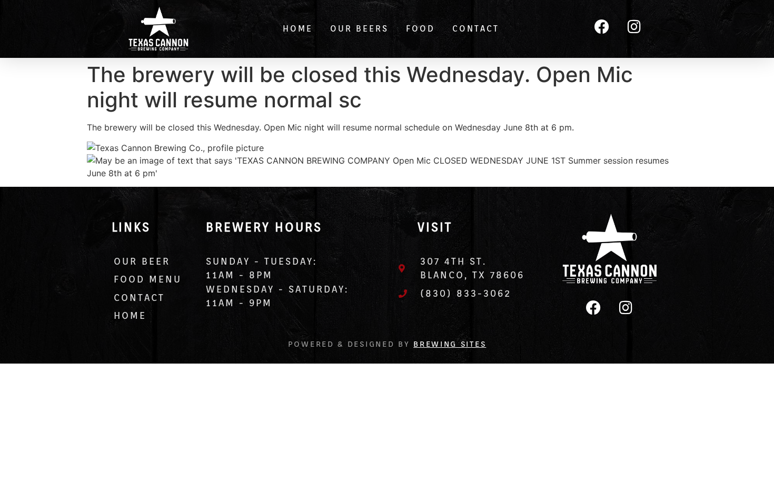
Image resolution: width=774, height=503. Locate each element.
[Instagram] (634, 27)
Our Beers (359, 29)
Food (420, 29)
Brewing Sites (449, 344)
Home (298, 29)
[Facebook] (602, 27)
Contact (475, 29)
